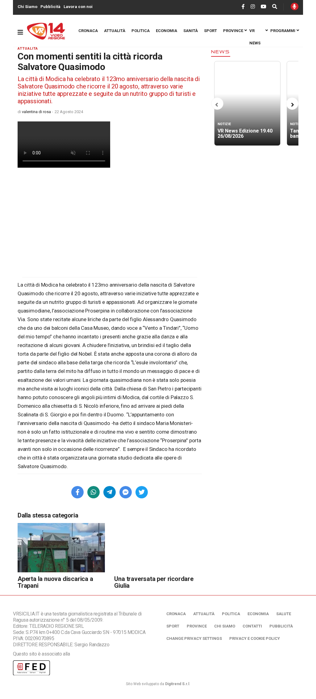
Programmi (282, 30)
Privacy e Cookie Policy (254, 638)
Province (233, 30)
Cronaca (88, 30)
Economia (166, 30)
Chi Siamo (27, 6)
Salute (283, 613)
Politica (140, 30)
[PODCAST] (294, 6)
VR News (254, 32)
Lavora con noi (78, 6)
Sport (210, 30)
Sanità (190, 30)
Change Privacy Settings (194, 638)
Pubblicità (50, 6)
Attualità (114, 30)
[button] (216, 104)
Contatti (252, 626)
